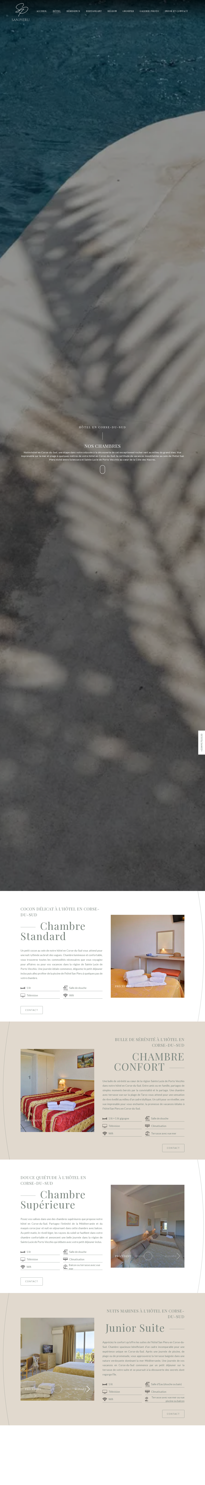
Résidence (73, 11)
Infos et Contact (176, 11)
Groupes (128, 11)
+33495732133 (201, 743)
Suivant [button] (171, 986)
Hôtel (57, 11)
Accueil (41, 11)
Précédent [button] (33, 1389)
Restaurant (94, 11)
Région (112, 11)
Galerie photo (149, 11)
